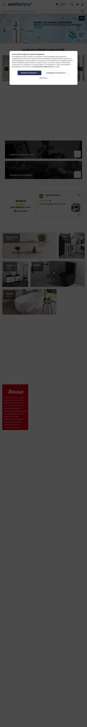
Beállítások (43, 78)
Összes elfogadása (28, 73)
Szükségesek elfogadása (55, 73)
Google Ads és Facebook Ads (49, 61)
